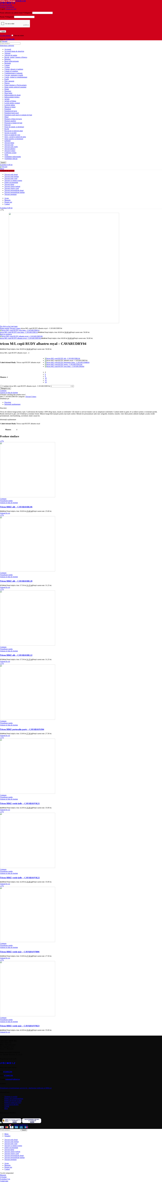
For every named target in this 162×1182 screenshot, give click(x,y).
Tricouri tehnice (9, 149)
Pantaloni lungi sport (11, 113)
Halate (6, 89)
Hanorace (7, 91)
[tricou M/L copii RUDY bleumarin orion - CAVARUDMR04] (67, 362)
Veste (6, 155)
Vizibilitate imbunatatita (12, 157)
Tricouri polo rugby (11, 147)
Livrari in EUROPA (11, 1104)
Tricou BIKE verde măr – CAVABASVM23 (19, 1026)
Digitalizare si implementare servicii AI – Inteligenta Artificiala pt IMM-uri (26, 1088)
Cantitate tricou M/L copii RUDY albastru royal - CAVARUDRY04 (26, 386)
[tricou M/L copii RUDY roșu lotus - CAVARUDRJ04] (64, 366)
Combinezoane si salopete (13, 73)
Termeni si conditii (10, 1097)
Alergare (7, 53)
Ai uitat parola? (5, 35)
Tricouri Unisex (9, 151)
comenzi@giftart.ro (12, 1079)
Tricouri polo (8, 145)
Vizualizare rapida (6, 501)
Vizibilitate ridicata (10, 159)
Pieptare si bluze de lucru (13, 119)
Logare (3, 31)
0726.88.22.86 (21, 1)
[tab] (83, 402)
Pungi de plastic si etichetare (14, 127)
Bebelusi (7, 59)
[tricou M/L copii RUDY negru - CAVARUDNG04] (63, 364)
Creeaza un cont (10, 9)
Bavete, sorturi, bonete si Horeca (15, 57)
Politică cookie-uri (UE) (12, 1102)
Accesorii (7, 49)
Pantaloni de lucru (10, 111)
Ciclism (7, 67)
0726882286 (10, 39)
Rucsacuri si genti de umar (13, 131)
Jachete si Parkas (10, 101)
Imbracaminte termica (11, 97)
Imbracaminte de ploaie (12, 95)
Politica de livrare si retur (13, 1101)
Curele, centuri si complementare (15, 77)
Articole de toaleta (10, 55)
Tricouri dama (9, 143)
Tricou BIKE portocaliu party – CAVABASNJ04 (22, 729)
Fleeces (7, 83)
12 (46, 380)
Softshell (7, 141)
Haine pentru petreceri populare (15, 87)
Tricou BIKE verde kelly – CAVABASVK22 (20, 877)
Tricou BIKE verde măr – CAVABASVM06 (19, 952)
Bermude (7, 63)
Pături (6, 117)
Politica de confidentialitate (13, 1099)
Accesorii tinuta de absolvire (14, 51)
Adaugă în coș (5, 388)
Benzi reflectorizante (11, 61)
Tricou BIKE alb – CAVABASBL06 (16, 507)
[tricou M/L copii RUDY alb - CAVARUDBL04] (62, 358)
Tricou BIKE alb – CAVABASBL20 (16, 581)
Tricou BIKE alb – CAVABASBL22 (16, 655)
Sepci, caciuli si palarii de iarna (15, 137)
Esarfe (6, 79)
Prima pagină (5, 328)
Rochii (6, 129)
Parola (7, 17)
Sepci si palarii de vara (12, 135)
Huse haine (8, 93)
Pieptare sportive (10, 121)
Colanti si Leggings (11, 71)
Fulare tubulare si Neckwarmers (15, 85)
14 (46, 382)
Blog (6, 1108)
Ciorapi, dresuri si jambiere (13, 69)
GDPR (6, 1106)
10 (46, 378)
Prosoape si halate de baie (13, 123)
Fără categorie (9, 81)
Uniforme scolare (10, 153)
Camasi (7, 65)
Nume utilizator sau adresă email (16, 13)
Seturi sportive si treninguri (13, 139)
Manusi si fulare (10, 107)
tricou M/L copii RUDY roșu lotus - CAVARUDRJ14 (19, 332)
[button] (5, 513)
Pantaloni (7, 109)
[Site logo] (3, 41)
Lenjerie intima (9, 105)
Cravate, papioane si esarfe (13, 75)
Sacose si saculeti (10, 133)
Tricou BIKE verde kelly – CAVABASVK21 (20, 803)
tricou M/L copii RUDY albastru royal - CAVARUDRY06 (20, 338)
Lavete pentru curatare (12, 103)
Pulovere (7, 125)
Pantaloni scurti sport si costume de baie (18, 115)
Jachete (6, 99)
